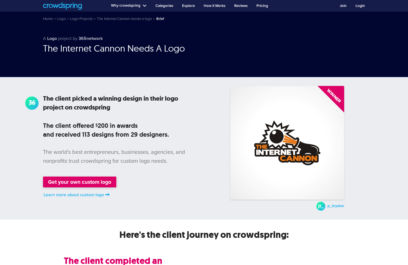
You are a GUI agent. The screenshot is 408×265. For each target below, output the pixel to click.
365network (91, 38)
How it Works (214, 6)
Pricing (262, 6)
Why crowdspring (125, 5)
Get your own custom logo (79, 182)
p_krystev (336, 206)
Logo (52, 38)
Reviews (241, 6)
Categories (164, 6)
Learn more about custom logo (74, 195)
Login (360, 6)
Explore (188, 6)
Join (343, 6)
